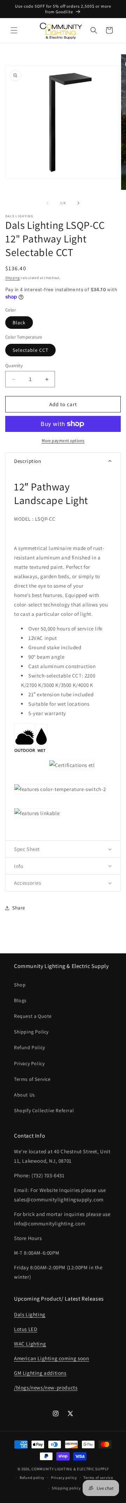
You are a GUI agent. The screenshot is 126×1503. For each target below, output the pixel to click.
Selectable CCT (30, 350)
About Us (24, 1095)
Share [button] (18, 908)
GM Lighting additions (40, 1373)
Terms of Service (32, 1079)
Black (19, 322)
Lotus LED (25, 1329)
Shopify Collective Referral (44, 1110)
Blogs (20, 1000)
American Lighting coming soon (51, 1358)
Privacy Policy (29, 1063)
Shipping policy (66, 1488)
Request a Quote (33, 1016)
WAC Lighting (30, 1343)
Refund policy (32, 1477)
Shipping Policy (31, 1032)
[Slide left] (47, 203)
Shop (20, 985)
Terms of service (98, 1477)
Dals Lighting (30, 1314)
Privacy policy (64, 1477)
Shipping (12, 278)
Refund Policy (29, 1047)
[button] (14, 30)
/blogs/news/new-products (45, 1387)
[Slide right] (78, 203)
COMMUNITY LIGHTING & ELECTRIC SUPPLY (69, 1468)
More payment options (63, 440)
